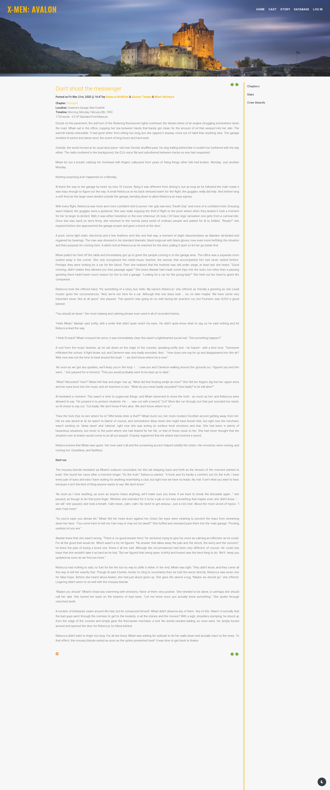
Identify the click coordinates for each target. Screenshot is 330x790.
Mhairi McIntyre (164, 96)
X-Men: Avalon (32, 9)
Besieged (72, 103)
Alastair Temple (141, 96)
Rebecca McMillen (117, 96)
